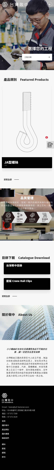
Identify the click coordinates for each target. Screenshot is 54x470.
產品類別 (5, 429)
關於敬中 (5, 425)
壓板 (3, 448)
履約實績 (5, 433)
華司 (3, 456)
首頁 (3, 421)
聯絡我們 (5, 438)
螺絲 (3, 444)
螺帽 (3, 452)
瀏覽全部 (8, 179)
